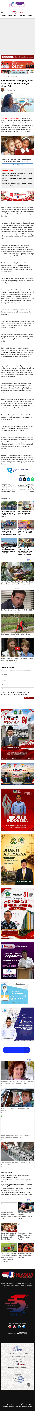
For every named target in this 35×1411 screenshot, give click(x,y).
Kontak (23, 1405)
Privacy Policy (14, 1406)
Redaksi (9, 1405)
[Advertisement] (17, 36)
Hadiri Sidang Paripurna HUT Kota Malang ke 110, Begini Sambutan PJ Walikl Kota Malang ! (26, 487)
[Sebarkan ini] (20, 479)
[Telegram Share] (28, 479)
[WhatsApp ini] (32, 479)
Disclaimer (6, 1406)
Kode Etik (28, 1405)
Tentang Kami (16, 1405)
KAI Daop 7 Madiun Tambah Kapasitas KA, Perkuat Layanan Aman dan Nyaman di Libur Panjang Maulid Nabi (25, 551)
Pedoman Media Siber (25, 1406)
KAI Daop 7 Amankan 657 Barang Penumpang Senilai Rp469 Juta (25, 513)
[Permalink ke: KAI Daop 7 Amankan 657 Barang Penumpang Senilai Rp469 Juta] (26, 505)
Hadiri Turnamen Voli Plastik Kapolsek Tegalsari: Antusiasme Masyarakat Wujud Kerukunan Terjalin (8, 487)
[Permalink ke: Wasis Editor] (2, 90)
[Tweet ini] (24, 479)
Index (4, 1405)
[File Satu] (17, 12)
